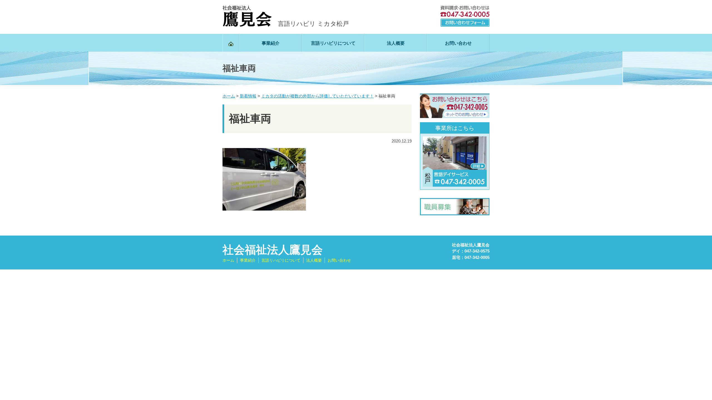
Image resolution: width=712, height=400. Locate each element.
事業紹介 (271, 43)
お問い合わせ (458, 43)
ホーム (228, 260)
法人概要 (396, 43)
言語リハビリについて (333, 43)
